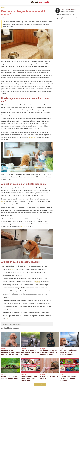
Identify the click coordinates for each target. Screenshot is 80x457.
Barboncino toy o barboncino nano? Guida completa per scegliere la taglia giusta (10, 352)
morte (23, 226)
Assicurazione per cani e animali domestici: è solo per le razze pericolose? (49, 352)
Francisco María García (67, 11)
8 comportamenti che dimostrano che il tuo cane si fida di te (29, 378)
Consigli (23, 348)
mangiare (13, 269)
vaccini (3, 201)
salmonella (9, 319)
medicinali (32, 137)
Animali (3, 7)
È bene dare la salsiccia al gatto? (49, 377)
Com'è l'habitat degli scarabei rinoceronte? (9, 377)
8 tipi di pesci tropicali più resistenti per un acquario (68, 378)
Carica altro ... (40, 385)
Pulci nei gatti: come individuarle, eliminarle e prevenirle (30, 352)
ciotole (37, 281)
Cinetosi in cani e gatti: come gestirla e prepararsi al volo (69, 352)
